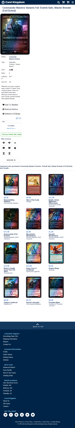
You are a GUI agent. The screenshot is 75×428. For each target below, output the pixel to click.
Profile (5, 352)
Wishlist (5, 360)
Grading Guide (8, 375)
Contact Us (7, 344)
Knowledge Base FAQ (10, 336)
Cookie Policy (38, 422)
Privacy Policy (29, 422)
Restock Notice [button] (11, 109)
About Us (6, 401)
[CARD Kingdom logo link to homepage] (12, 2)
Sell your (11, 134)
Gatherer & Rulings (13, 113)
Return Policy (46, 422)
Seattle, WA (7, 385)
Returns (5, 342)
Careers (5, 406)
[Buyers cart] (63, 2)
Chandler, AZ (7, 393)
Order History (7, 354)
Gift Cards (6, 404)
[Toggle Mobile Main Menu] (72, 2)
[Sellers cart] (68, 2)
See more (10, 160)
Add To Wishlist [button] (11, 105)
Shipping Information (10, 339)
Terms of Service (19, 422)
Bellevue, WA (7, 388)
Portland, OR (7, 391)
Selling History (8, 357)
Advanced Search (9, 367)
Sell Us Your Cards (9, 373)
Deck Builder (7, 370)
